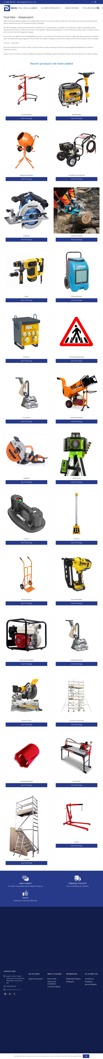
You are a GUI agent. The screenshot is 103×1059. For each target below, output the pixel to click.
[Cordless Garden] (76, 215)
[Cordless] (26, 215)
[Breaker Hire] (76, 94)
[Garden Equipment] (76, 397)
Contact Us (89, 979)
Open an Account (36, 979)
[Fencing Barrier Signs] (76, 337)
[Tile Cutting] (76, 761)
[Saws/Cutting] (26, 700)
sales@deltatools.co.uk (13, 990)
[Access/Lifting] (26, 94)
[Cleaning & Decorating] (76, 155)
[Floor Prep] (26, 397)
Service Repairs (91, 984)
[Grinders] (26, 458)
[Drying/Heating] (76, 276)
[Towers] (26, 830)
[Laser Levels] (76, 458)
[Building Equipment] (26, 155)
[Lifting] (26, 518)
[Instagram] (95, 2)
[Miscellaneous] (26, 579)
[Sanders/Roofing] (76, 640)
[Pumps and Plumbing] (26, 640)
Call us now (8, 54)
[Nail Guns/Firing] (76, 579)
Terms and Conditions (51, 982)
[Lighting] (76, 518)
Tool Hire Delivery (53, 987)
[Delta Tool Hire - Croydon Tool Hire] (19, 8)
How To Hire (51, 979)
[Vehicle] (76, 830)
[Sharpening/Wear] (26, 761)
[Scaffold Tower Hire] (76, 700)
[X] (98, 2)
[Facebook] (92, 2)
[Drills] (26, 276)
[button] (60, 8)
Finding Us (70, 981)
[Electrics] (26, 337)
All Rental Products (73, 979)
